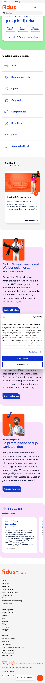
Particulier (6, 2)
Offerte (4, 615)
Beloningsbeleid (7, 603)
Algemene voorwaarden (10, 667)
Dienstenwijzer (7, 598)
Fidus (4, 581)
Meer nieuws (14, 166)
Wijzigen (4, 624)
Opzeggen (5, 630)
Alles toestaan (22, 358)
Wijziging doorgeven (35, 28)
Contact (29, 667)
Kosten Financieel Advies (10, 592)
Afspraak (5, 621)
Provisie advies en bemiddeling (12, 601)
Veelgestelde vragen (8, 639)
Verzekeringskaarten (8, 653)
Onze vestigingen (11, 396)
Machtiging (5, 627)
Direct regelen (7, 610)
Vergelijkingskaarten (8, 650)
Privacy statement (8, 671)
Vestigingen (5, 583)
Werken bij (5, 586)
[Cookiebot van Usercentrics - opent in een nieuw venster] (33, 317)
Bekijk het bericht (11, 310)
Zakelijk (17, 2)
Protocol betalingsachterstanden (13, 647)
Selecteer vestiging (30, 37)
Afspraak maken (10, 28)
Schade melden (22, 28)
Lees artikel (33, 220)
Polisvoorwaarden (8, 656)
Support (5, 636)
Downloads (5, 641)
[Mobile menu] (40, 7)
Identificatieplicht (7, 589)
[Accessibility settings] (34, 7)
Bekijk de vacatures (11, 489)
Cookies (22, 667)
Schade (4, 618)
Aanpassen (21, 364)
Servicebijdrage (7, 595)
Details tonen (34, 352)
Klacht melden (6, 644)
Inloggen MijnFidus (8, 612)
